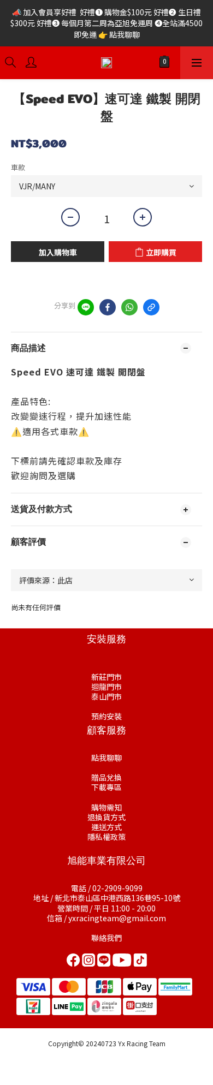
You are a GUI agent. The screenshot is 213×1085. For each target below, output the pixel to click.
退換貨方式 (106, 817)
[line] (86, 307)
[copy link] (151, 307)
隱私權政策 (106, 836)
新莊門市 (106, 676)
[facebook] (107, 307)
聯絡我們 (106, 937)
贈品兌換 (106, 777)
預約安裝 (106, 716)
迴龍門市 (106, 686)
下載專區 (106, 787)
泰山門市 (106, 696)
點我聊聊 (106, 757)
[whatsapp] (129, 307)
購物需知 (106, 807)
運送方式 (106, 826)
